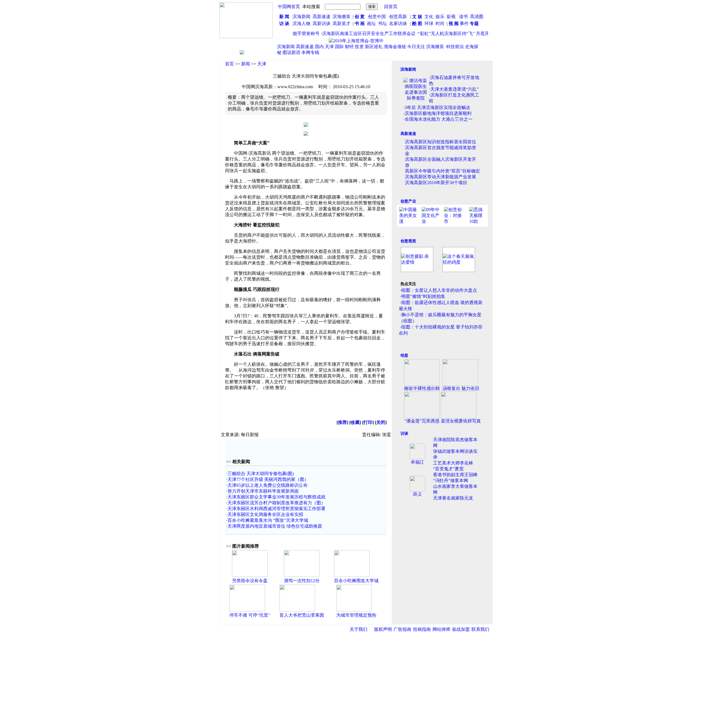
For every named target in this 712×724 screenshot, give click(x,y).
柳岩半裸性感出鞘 (422, 388)
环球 (428, 23)
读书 (463, 16)
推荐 (342, 422)
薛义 (417, 494)
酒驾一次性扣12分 (302, 580)
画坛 (371, 23)
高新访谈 (322, 23)
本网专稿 (310, 52)
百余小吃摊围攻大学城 (356, 580)
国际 (339, 46)
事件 (464, 23)
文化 (428, 16)
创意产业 (408, 201)
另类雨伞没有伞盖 (250, 580)
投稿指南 (422, 629)
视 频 (454, 23)
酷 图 (417, 23)
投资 (359, 46)
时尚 (440, 23)
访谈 (404, 433)
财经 (349, 46)
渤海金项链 (395, 46)
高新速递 (321, 16)
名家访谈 (398, 23)
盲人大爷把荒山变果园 (302, 615)
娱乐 (440, 16)
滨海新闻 (301, 16)
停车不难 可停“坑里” (249, 615)
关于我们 (358, 629)
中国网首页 (289, 6)
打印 (368, 422)
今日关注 (416, 46)
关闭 (380, 422)
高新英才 (343, 23)
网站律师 (441, 629)
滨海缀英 (341, 16)
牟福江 (417, 462)
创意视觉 (408, 241)
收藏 (355, 422)
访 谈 (284, 23)
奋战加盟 (461, 629)
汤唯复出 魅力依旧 (460, 388)
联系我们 (480, 629)
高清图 (476, 16)
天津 (329, 46)
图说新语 (291, 52)
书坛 (382, 23)
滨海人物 (301, 23)
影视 (452, 16)
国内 (319, 46)
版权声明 (383, 629)
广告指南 (402, 629)
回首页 (390, 6)
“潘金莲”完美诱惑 (421, 421)
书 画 (360, 23)
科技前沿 (455, 46)
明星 (404, 356)
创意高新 (398, 16)
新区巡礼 (374, 46)
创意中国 (377, 16)
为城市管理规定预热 (356, 615)
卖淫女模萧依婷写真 (461, 421)
